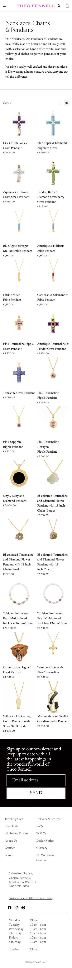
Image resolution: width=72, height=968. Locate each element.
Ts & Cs (41, 833)
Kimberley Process (16, 833)
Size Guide (11, 826)
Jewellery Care (14, 819)
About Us (11, 840)
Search (9, 855)
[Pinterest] (23, 907)
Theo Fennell (40, 962)
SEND (36, 793)
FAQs (39, 826)
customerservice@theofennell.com (30, 898)
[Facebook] (9, 907)
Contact (10, 848)
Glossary (41, 848)
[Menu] (4, 5)
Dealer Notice (45, 840)
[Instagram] (16, 907)
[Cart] (67, 6)
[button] (7, 103)
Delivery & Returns (48, 819)
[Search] (59, 6)
